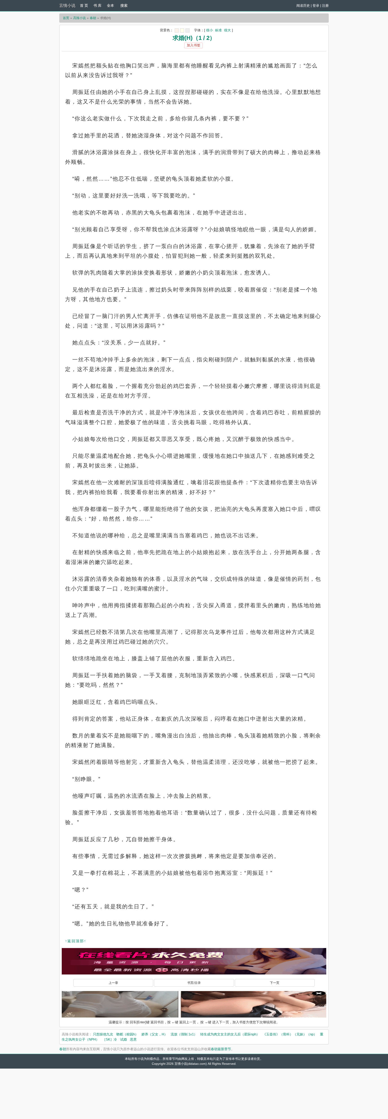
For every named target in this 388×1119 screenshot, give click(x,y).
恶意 (133, 1039)
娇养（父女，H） (154, 1034)
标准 (218, 30)
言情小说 (67, 5)
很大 (227, 30)
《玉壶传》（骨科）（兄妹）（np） (290, 1034)
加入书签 (193, 45)
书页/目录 (194, 983)
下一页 (274, 983)
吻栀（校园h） (127, 1034)
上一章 (113, 983)
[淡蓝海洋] (177, 30)
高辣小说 (79, 18)
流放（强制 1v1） (184, 1034)
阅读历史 (303, 5)
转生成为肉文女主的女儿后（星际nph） (230, 1034)
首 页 (84, 5)
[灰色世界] (187, 30)
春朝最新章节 (221, 1049)
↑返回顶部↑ (75, 941)
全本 (110, 5)
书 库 (97, 5)
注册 (325, 5)
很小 (209, 30)
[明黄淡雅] (182, 30)
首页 (66, 18)
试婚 (123, 1039)
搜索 (124, 5)
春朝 (93, 18)
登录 (316, 5)
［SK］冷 (109, 1039)
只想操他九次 (103, 1034)
